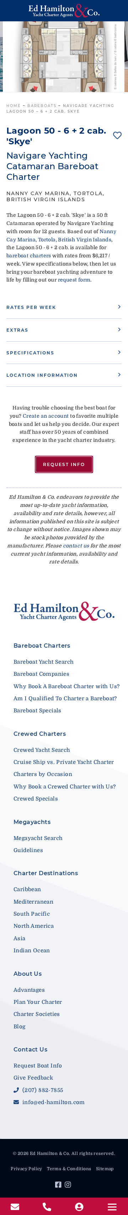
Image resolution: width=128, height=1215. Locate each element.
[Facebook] (59, 1185)
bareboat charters (28, 255)
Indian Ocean (32, 950)
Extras (17, 330)
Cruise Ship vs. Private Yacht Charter (64, 762)
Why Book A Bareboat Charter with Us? (66, 686)
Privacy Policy (26, 1168)
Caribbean (27, 889)
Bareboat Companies (41, 674)
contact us (76, 545)
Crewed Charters (40, 733)
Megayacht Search (38, 838)
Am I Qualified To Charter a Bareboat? (65, 698)
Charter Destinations (46, 873)
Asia (20, 938)
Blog (20, 1026)
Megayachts (32, 822)
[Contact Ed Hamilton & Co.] (16, 1207)
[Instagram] (69, 1185)
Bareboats (42, 105)
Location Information (42, 375)
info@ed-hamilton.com (53, 1102)
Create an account (46, 416)
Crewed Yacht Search (42, 750)
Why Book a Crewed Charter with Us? (65, 786)
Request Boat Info (38, 1066)
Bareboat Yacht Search (44, 662)
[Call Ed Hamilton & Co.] (48, 1207)
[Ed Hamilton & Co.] (64, 11)
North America (34, 926)
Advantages (29, 990)
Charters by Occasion (43, 774)
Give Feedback (33, 1078)
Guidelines (28, 850)
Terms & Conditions (69, 1168)
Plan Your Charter (38, 1002)
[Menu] (112, 1207)
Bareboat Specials (38, 710)
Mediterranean (33, 902)
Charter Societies (37, 1014)
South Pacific (32, 914)
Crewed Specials (36, 799)
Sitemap (105, 1168)
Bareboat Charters (42, 645)
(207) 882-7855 (42, 1090)
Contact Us (30, 1049)
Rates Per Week (31, 307)
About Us (28, 973)
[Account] (80, 1207)
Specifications (30, 352)
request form (74, 280)
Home (13, 105)
